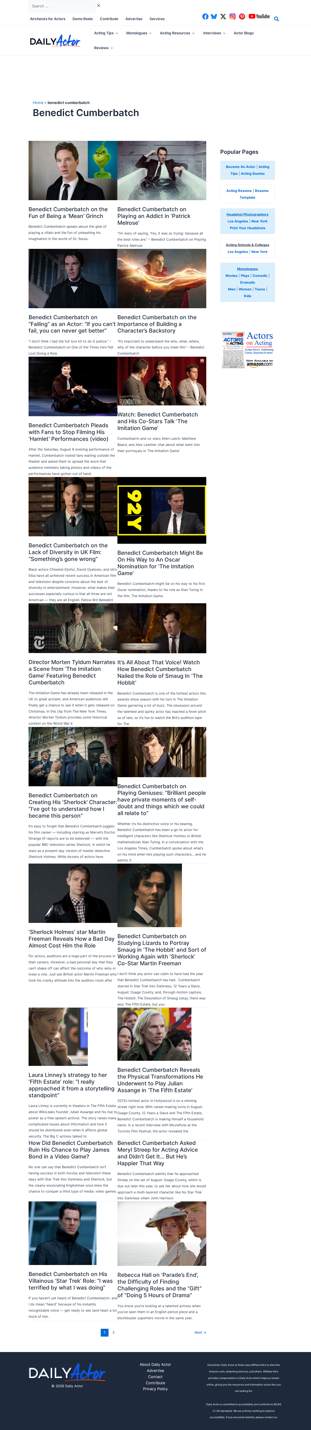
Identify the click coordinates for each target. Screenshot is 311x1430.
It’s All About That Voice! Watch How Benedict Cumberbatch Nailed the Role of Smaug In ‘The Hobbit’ (160, 672)
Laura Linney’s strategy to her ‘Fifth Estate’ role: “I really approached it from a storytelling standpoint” (71, 1085)
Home (38, 102)
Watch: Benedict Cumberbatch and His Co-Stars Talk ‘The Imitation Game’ (157, 421)
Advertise (155, 1370)
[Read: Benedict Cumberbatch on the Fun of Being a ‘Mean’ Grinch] (73, 170)
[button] (276, 20)
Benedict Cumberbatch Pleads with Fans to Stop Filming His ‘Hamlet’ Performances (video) (69, 432)
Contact (155, 1377)
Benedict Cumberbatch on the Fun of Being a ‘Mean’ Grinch (68, 212)
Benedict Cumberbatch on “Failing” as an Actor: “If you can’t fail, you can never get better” (72, 324)
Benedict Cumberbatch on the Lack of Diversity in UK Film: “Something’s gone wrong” (68, 552)
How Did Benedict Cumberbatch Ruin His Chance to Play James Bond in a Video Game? (71, 1150)
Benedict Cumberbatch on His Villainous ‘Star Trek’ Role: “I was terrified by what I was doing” (71, 1281)
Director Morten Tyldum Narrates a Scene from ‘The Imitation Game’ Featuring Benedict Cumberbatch (72, 672)
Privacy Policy (155, 1389)
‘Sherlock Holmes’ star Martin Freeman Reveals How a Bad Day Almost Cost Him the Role (72, 939)
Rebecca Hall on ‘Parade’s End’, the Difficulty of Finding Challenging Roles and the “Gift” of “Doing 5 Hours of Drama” (159, 1285)
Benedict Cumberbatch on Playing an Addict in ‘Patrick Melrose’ (153, 216)
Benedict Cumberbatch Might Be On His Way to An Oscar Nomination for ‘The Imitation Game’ (160, 562)
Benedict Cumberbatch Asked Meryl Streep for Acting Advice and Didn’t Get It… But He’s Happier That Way (157, 1153)
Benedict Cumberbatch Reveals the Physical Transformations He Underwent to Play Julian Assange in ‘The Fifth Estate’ (160, 1080)
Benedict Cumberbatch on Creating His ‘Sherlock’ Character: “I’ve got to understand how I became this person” (73, 805)
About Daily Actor (155, 1364)
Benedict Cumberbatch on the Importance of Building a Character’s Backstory (157, 324)
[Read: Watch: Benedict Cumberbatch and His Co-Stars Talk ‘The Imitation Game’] (161, 381)
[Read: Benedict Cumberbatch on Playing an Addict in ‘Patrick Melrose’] (161, 170)
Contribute (155, 1383)
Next (200, 1332)
